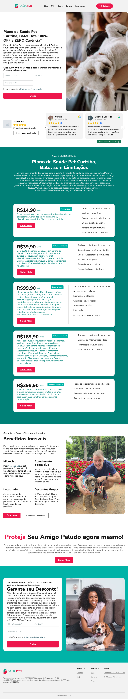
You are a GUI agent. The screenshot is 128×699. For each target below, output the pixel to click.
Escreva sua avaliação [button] (26, 133)
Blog (46, 6)
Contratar (12, 515)
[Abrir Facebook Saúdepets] (4, 687)
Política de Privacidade (31, 89)
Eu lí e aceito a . (24, 89)
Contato (69, 6)
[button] (122, 127)
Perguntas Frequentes (35, 515)
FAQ (53, 6)
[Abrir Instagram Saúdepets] (9, 687)
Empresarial (79, 6)
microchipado (13, 465)
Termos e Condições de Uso (114, 673)
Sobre (60, 6)
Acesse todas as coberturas (95, 232)
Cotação (106, 6)
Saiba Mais (26, 225)
